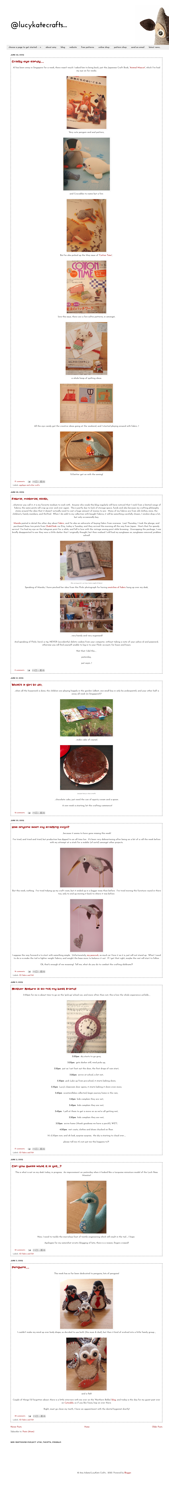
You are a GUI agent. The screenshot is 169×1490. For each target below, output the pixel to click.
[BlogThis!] (36, 481)
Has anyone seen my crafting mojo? (40, 827)
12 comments (20, 813)
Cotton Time (105, 255)
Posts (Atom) (28, 1432)
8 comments (19, 670)
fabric (61, 523)
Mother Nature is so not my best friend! (44, 989)
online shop (103, 47)
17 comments (20, 481)
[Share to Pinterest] (44, 481)
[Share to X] (38, 481)
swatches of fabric (117, 587)
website (73, 47)
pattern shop (120, 47)
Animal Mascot (137, 68)
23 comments (20, 1250)
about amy (51, 47)
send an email (137, 47)
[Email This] (33, 481)
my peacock (92, 955)
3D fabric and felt (26, 975)
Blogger (127, 1473)
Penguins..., (20, 1267)
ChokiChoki (51, 526)
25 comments (20, 1416)
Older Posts (157, 1427)
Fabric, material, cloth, (30, 499)
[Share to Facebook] (41, 481)
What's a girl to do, (27, 685)
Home (87, 1427)
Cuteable (69, 1403)
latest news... (155, 47)
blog (63, 47)
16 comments (20, 971)
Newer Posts (16, 1427)
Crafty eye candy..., (28, 61)
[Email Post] (29, 481)
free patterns (87, 47)
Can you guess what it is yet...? (36, 1166)
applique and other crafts (29, 485)
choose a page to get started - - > (25, 47)
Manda (17, 523)
